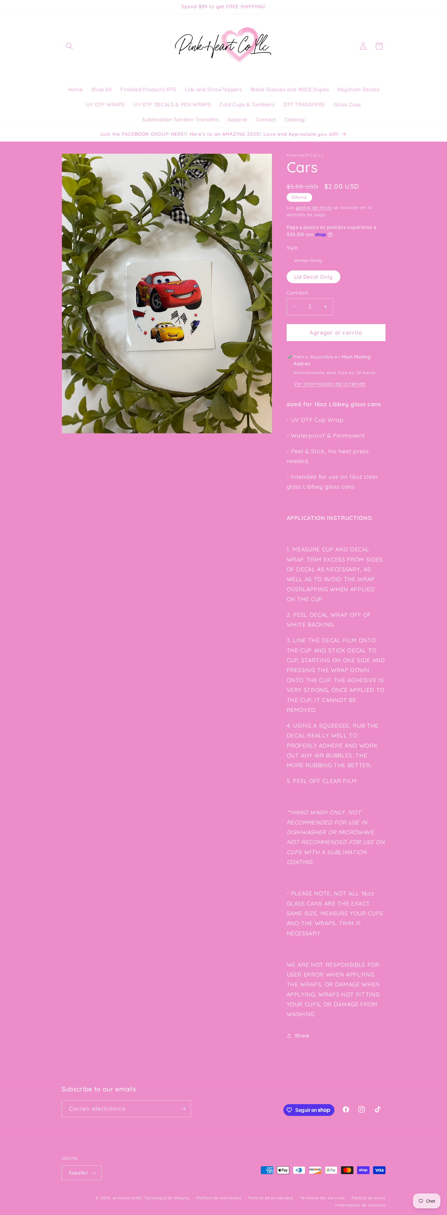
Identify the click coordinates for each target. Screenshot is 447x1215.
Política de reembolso (219, 1197)
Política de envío (368, 1197)
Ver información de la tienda (329, 384)
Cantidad (297, 292)
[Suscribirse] (183, 1108)
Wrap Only (312, 262)
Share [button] (302, 1036)
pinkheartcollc (127, 1197)
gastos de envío (314, 207)
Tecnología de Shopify (167, 1197)
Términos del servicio (322, 1197)
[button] (69, 46)
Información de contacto (360, 1205)
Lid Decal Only (313, 276)
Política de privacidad (270, 1197)
